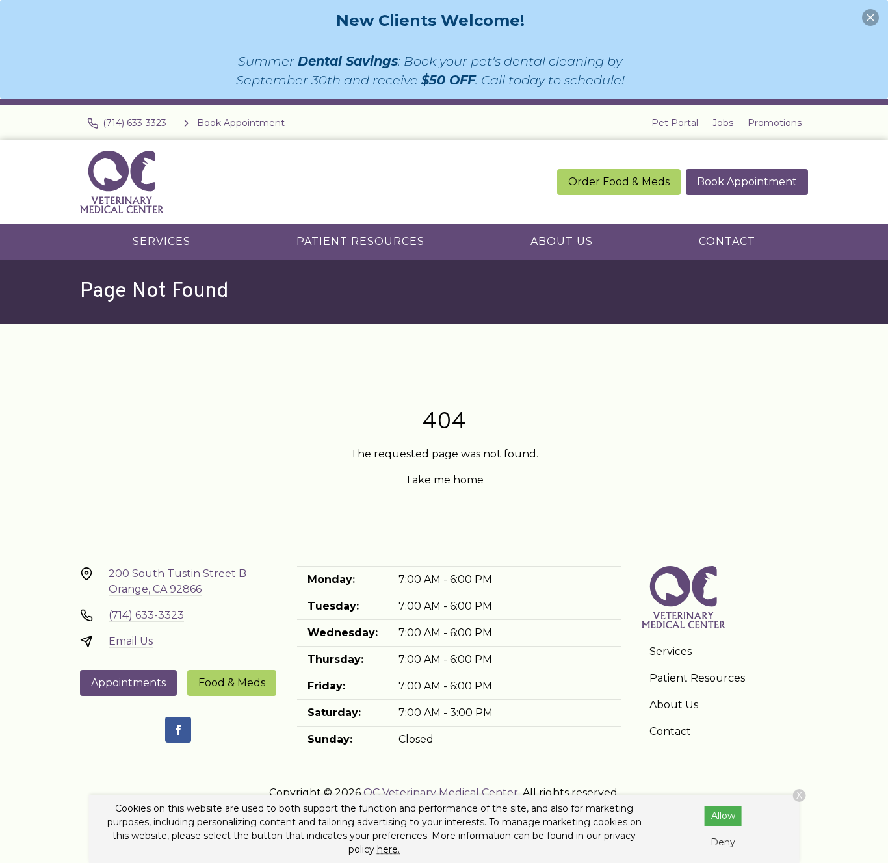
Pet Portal (674, 123)
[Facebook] (178, 730)
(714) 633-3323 (146, 615)
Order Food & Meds (619, 181)
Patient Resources (360, 241)
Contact (727, 241)
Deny (723, 842)
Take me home (444, 480)
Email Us (131, 641)
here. (388, 849)
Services (161, 241)
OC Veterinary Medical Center (440, 792)
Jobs (722, 123)
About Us (561, 241)
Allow (723, 815)
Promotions (775, 123)
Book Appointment (747, 181)
